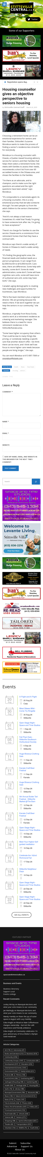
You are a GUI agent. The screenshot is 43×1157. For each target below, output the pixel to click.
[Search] (36, 482)
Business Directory (11, 989)
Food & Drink (11, 1078)
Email (5, 433)
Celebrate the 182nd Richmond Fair (28, 856)
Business (32, 1054)
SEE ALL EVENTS (21, 915)
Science (9, 1117)
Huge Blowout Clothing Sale (29, 755)
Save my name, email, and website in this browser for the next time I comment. (19, 459)
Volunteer (10, 1128)
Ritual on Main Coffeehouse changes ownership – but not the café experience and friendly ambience (20, 1025)
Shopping (10, 1121)
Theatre (9, 1124)
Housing (33, 1085)
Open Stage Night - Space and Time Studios (29, 724)
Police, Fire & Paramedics (15, 1107)
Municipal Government (15, 1092)
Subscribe (25, 1143)
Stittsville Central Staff (14, 107)
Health (16, 367)
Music (9, 1096)
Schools (23, 1114)
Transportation (23, 1124)
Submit (12, 1143)
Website (6, 445)
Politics (33, 1107)
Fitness (20, 1075)
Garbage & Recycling (14, 1082)
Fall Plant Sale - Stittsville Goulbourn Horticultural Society (27, 739)
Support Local (9, 991)
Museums (33, 1092)
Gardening (31, 1082)
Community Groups (14, 1060)
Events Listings (9, 994)
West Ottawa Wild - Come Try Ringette (27, 709)
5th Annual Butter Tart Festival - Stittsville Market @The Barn (28, 799)
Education (26, 1064)
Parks (20, 1099)
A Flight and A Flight (28, 696)
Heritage (21, 1085)
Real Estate (30, 367)
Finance (9, 1075)
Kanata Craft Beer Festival (27, 769)
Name (5, 421)
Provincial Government (15, 1110)
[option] (23, 82)
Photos (26, 1103)
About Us (20, 1149)
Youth (34, 1128)
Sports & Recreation (27, 1121)
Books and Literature (14, 1054)
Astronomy (18, 1050)
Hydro (8, 1089)
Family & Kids (27, 1071)
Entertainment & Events (15, 1068)
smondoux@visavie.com (12, 358)
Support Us (26, 1146)
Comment (7, 392)
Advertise (12, 1146)
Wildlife (23, 1128)
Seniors (21, 1117)
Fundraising (27, 1078)
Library (19, 1089)
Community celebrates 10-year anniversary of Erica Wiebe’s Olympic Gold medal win (20, 1034)
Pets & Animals (12, 1103)
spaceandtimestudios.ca (14, 974)
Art (7, 1050)
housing (15, 370)
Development (11, 1064)
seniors (22, 370)
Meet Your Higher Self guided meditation (28, 843)
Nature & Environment (25, 1096)
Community (11, 1057)
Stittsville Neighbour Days (27, 870)
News (22, 367)
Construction (32, 1060)
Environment (11, 1071)
